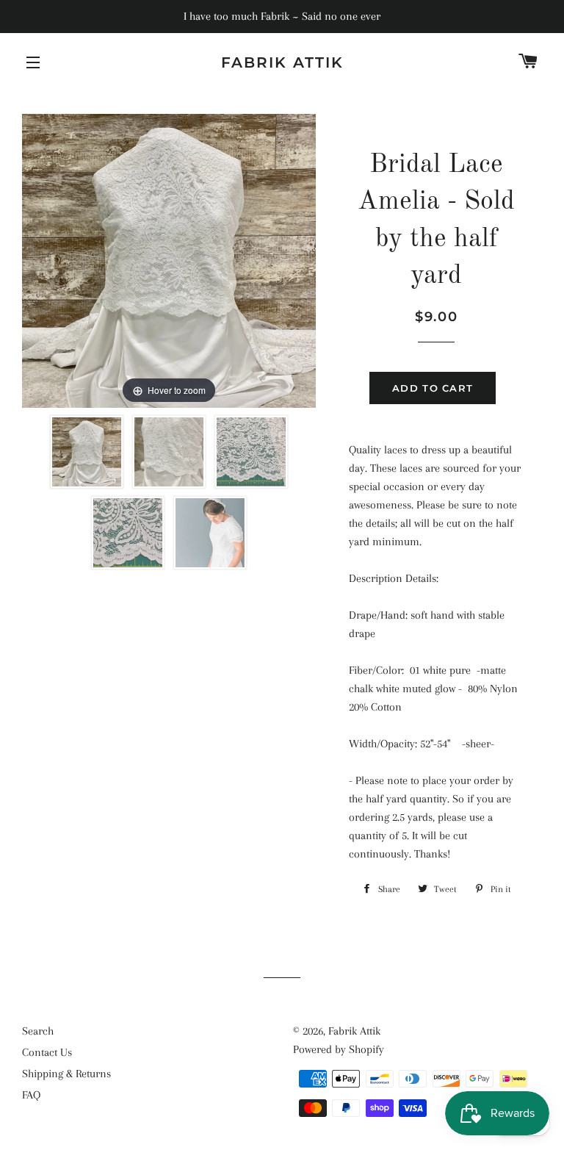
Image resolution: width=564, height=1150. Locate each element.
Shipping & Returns (66, 1073)
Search (38, 1031)
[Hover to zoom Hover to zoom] (169, 260)
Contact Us (47, 1052)
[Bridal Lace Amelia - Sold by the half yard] (86, 452)
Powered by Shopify (338, 1049)
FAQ (31, 1095)
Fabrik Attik (282, 62)
